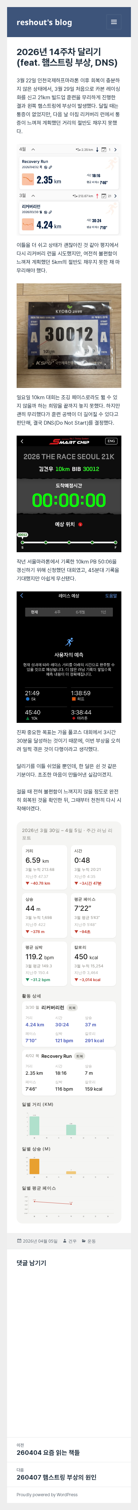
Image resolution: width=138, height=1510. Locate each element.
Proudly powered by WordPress (47, 1494)
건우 (72, 1241)
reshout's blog (44, 22)
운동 (91, 1241)
